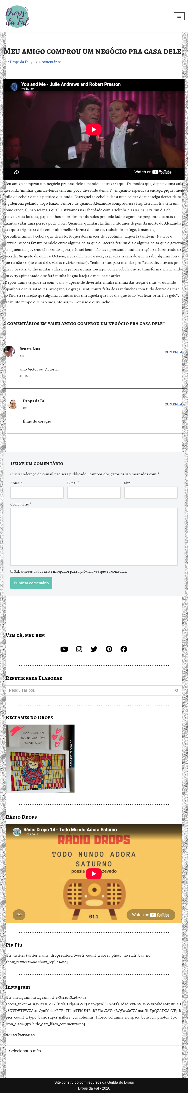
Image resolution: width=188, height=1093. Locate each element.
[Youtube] (64, 649)
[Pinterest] (109, 649)
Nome (16, 483)
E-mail (73, 483)
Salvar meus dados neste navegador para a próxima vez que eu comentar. (70, 571)
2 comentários (50, 61)
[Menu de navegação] (179, 16)
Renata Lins (29, 349)
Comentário (20, 504)
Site (127, 483)
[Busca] (177, 690)
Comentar (175, 352)
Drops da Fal (19, 61)
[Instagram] (79, 649)
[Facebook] (124, 649)
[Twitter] (94, 649)
